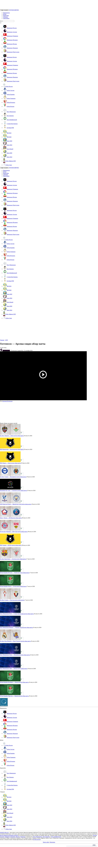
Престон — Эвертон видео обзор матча (18, 696)
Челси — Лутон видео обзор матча (17, 586)
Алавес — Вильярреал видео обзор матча (15, 476)
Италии (18, 836)
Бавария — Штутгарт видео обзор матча (16, 531)
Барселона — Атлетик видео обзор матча (15, 559)
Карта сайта (46, 842)
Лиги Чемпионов (37, 836)
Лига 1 (2, 518)
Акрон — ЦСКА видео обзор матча (12, 545)
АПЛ (1, 504)
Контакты (52, 842)
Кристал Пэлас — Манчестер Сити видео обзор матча (17, 504)
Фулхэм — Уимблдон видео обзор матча (18, 572)
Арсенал (4, 401)
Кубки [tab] (4, 14)
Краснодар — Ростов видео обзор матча (13, 449)
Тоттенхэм (9, 401)
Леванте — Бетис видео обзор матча (14, 435)
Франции (22, 836)
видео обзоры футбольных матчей (9, 835)
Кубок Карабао (4, 572)
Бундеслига (3, 531)
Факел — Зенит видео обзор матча (12, 463)
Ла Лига (2, 435)
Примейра (2, 490)
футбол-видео (36, 839)
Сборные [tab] (5, 17)
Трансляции (6, 18)
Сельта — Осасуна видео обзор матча (14, 600)
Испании (12, 836)
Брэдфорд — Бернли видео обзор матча (18, 682)
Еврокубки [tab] (6, 15)
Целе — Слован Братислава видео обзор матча (21, 613)
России (95, 835)
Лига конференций (56, 836)
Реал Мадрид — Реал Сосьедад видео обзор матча (18, 641)
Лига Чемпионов (4, 613)
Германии (7, 836)
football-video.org (4, 832)
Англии (2, 836)
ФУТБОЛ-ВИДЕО (14, 10)
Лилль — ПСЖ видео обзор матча (13, 518)
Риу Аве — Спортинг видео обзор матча (16, 490)
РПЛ (1, 449)
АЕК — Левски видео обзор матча (18, 668)
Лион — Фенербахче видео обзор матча (19, 655)
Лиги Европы (46, 836)
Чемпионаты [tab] (6, 12)
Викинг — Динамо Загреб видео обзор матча (21, 627)
